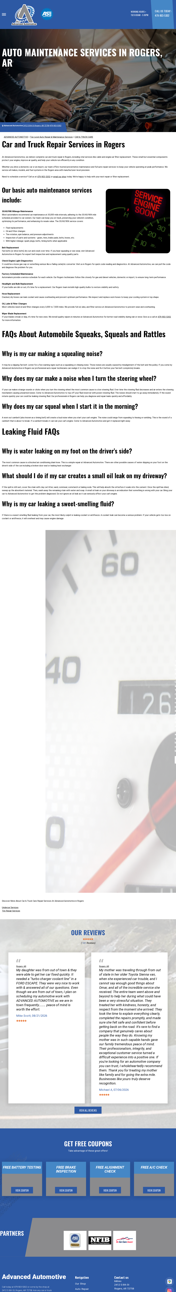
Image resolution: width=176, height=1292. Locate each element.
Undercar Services (10, 907)
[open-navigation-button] (4, 14)
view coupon (22, 1190)
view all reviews (88, 1110)
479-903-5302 (162, 15)
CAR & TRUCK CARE (84, 137)
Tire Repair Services (11, 911)
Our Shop (80, 1283)
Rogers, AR (21, 966)
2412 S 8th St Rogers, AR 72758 (36, 126)
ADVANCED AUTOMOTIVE (16, 137)
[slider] (88, 939)
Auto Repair (82, 1288)
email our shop (59, 176)
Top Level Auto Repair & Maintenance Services (51, 137)
